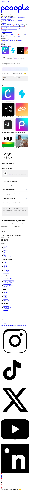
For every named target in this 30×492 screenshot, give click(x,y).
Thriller (5, 295)
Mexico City (6, 270)
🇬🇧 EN (5, 46)
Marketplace (12, 40)
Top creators (4, 40)
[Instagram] (15, 355)
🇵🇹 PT (9, 46)
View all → (6, 273)
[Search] (17, 29)
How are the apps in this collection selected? (15, 203)
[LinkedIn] (15, 472)
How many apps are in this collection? (15, 194)
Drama (5, 292)
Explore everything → (8, 256)
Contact (3, 43)
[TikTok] (15, 384)
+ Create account (13, 29)
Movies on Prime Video (8, 281)
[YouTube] (15, 443)
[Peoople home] (15, 13)
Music (19, 17)
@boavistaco (10, 58)
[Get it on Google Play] (20, 325)
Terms (4, 323)
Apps (21, 26)
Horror (5, 297)
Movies (3, 17)
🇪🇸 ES (2, 46)
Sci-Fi (4, 296)
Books (23, 17)
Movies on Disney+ (8, 282)
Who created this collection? (15, 189)
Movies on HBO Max (8, 280)
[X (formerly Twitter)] (15, 414)
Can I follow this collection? (15, 198)
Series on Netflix (7, 284)
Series (8, 17)
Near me (21, 36)
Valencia (5, 265)
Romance (5, 299)
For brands (19, 40)
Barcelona (5, 263)
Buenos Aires (6, 271)
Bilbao (5, 267)
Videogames (9, 26)
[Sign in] (19, 29)
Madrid (5, 262)
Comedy (5, 293)
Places (9, 19)
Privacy (5, 321)
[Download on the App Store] (8, 325)
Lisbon (5, 269)
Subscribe (17, 226)
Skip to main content (5, 1)
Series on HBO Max (8, 285)
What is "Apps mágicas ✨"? (15, 185)
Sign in (7, 29)
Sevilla (5, 266)
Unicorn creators (7, 307)
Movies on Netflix (7, 278)
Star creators (6, 306)
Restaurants (13, 17)
